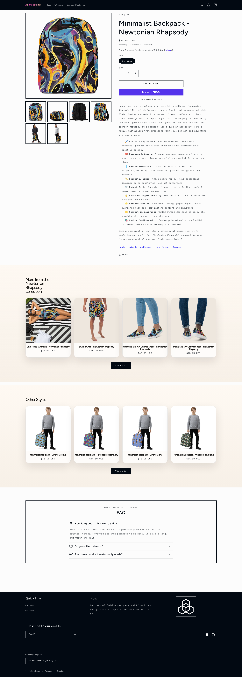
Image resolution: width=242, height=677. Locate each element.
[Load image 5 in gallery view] (35, 133)
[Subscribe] (75, 634)
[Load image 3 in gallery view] (79, 111)
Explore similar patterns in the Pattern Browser (150, 247)
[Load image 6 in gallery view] (57, 133)
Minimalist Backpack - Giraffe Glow (145, 455)
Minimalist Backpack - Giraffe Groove (48, 455)
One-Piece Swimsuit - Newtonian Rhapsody (48, 346)
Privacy (29, 610)
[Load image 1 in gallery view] (35, 111)
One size (127, 61)
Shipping (123, 45)
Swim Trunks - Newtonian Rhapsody (96, 346)
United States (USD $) (41, 661)
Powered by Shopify (54, 671)
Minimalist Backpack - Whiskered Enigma (194, 455)
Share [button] (125, 254)
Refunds (29, 605)
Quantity (123, 67)
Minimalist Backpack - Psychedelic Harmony (96, 455)
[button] (202, 5)
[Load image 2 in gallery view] (57, 111)
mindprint (39, 671)
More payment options (151, 99)
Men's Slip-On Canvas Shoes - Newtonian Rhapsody (193, 347)
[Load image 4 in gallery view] (101, 111)
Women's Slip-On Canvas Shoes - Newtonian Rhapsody (145, 347)
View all (121, 365)
